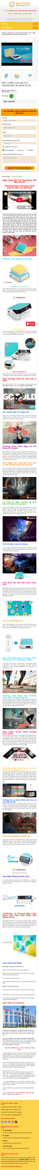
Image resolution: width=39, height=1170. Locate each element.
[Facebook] (6, 1122)
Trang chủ (4, 32)
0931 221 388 (32, 10)
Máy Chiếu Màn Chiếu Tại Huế (23, 32)
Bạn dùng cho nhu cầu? (10, 146)
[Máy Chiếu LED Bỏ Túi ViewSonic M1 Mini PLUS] (27, 40)
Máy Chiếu (11, 32)
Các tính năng (6, 176)
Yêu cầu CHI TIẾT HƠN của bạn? (13, 154)
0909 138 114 (13, 10)
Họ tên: (5, 118)
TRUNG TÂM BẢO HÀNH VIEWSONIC (11, 1166)
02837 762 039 (22, 10)
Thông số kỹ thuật (17, 176)
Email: (4, 132)
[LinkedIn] (9, 1122)
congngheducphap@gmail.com (13, 1115)
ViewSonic (12, 90)
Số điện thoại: (7, 124)
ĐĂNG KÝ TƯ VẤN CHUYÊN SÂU (19, 168)
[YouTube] (12, 1122)
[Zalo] (2, 1122)
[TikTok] (16, 1122)
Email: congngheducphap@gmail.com (20, 13)
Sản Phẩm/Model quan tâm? (11, 140)
